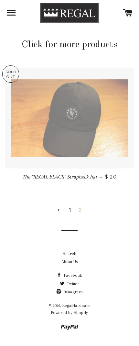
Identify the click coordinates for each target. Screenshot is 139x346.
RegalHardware (76, 305)
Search (69, 253)
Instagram (72, 291)
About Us (69, 261)
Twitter (72, 283)
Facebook (72, 275)
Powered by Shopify (69, 312)
